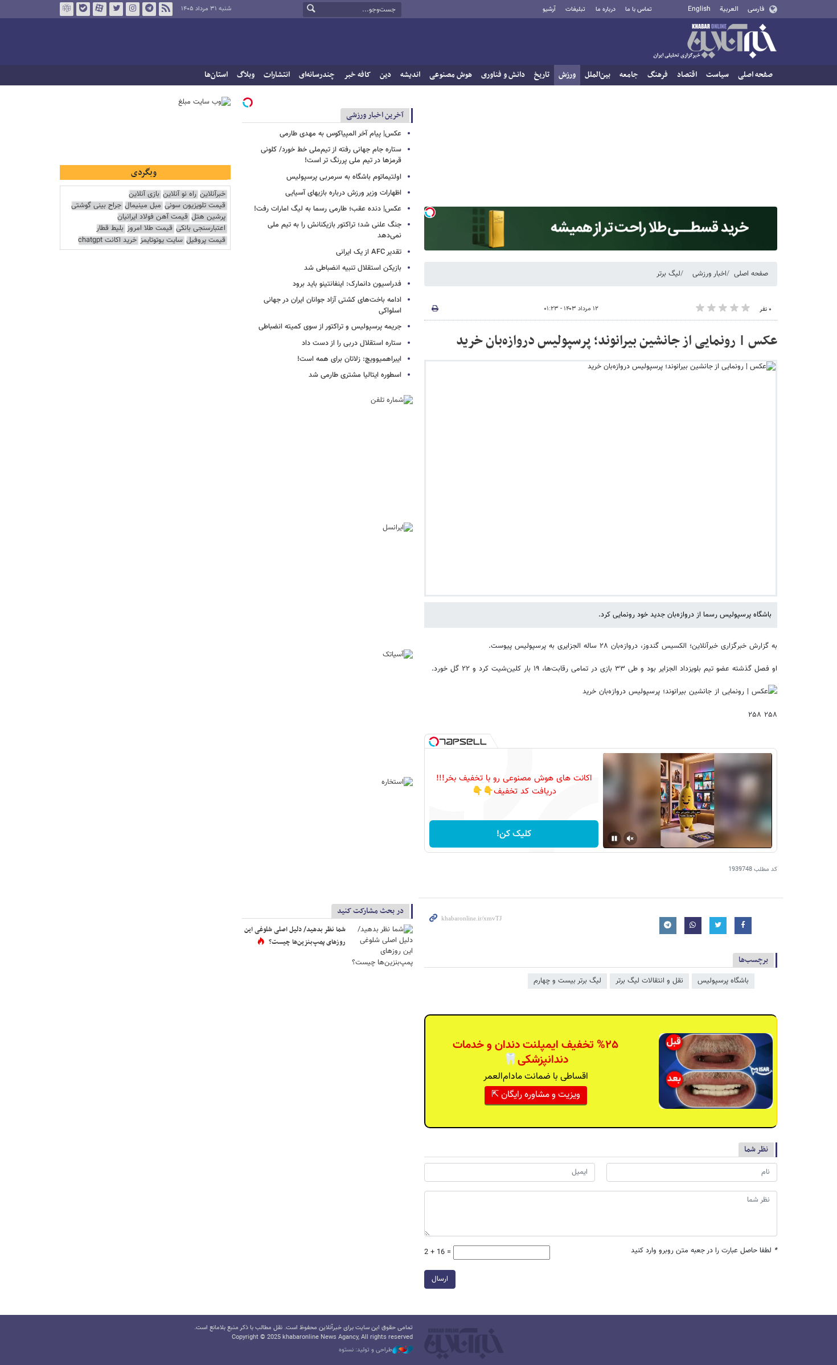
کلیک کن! (514, 834)
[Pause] (614, 838)
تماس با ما (638, 9)
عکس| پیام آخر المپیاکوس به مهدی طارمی (340, 133)
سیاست (717, 74)
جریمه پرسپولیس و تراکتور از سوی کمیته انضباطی (330, 326)
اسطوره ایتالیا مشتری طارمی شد (355, 375)
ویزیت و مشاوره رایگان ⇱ (535, 1095)
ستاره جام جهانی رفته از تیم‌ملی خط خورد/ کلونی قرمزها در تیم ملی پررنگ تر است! (331, 155)
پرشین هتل (208, 217)
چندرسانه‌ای (317, 74)
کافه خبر (357, 74)
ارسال (440, 1279)
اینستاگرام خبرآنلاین (133, 9)
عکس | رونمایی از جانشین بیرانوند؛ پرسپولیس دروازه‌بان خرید (616, 341)
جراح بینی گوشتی (96, 205)
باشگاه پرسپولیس (723, 980)
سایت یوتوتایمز (161, 240)
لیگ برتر (668, 273)
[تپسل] (430, 212)
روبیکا (66, 9)
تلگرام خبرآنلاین (149, 9)
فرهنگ (657, 74)
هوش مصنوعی (450, 74)
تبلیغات (575, 9)
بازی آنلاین (144, 194)
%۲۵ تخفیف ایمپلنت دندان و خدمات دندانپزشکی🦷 (535, 1052)
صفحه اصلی (755, 74)
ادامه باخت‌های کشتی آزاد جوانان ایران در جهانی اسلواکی (332, 305)
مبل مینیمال (143, 205)
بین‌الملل (597, 74)
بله (83, 9)
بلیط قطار (110, 228)
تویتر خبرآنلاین (116, 9)
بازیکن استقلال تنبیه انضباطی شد (352, 268)
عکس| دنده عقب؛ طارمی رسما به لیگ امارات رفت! (327, 209)
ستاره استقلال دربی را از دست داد (351, 343)
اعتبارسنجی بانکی (200, 228)
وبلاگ (246, 74)
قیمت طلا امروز (150, 228)
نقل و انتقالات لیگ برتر (649, 980)
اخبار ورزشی (709, 273)
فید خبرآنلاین (166, 9)
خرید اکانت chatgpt (107, 240)
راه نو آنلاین (179, 194)
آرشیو (549, 9)
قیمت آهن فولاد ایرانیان (152, 217)
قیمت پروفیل (205, 240)
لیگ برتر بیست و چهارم (567, 980)
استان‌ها (216, 74)
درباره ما (606, 9)
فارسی (756, 9)
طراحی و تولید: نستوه (365, 1350)
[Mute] (630, 838)
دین (385, 74)
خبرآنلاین (714, 42)
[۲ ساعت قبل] (381, 945)
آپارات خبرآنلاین (99, 9)
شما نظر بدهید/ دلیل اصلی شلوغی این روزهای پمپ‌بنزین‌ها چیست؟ (295, 936)
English (699, 9)
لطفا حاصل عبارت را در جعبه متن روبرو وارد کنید (704, 1250)
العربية (729, 9)
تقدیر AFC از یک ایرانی (368, 252)
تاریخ (541, 74)
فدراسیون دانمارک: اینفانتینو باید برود (347, 284)
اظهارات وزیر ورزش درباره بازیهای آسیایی (343, 193)
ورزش (567, 74)
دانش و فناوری (503, 74)
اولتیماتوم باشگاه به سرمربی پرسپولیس (343, 177)
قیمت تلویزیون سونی (195, 205)
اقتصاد (687, 74)
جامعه (628, 74)
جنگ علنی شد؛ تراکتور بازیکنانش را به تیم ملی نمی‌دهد (334, 230)
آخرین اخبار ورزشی (375, 115)
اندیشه (410, 74)
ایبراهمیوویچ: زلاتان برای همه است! (349, 359)
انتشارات (277, 74)
